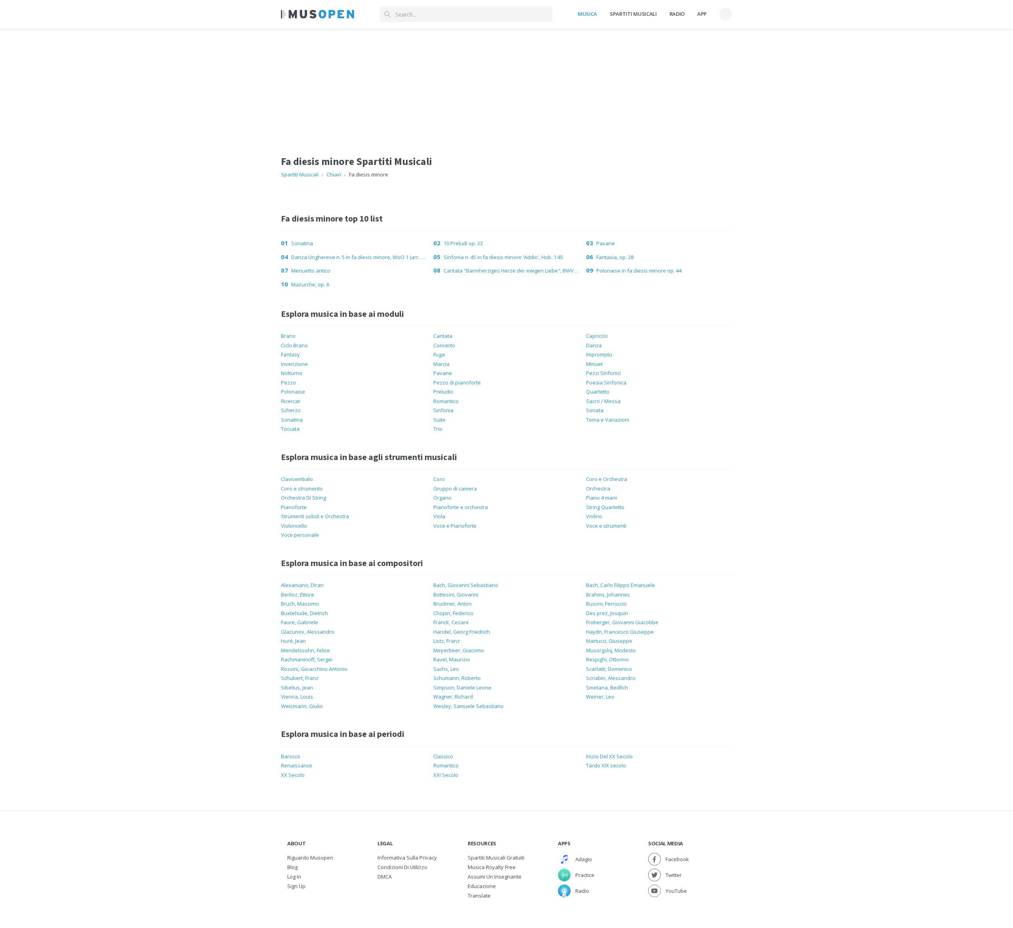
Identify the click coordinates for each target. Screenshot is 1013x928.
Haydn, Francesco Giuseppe (620, 631)
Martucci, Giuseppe (609, 640)
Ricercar (290, 401)
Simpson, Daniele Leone (462, 687)
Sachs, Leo (446, 668)
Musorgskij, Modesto (611, 650)
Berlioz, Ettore (297, 594)
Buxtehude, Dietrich (304, 613)
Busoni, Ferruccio (606, 603)
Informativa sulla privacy (407, 857)
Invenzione (294, 363)
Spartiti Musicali (633, 13)
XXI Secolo (445, 774)
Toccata (290, 428)
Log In (294, 876)
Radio (677, 13)
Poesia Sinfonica (606, 382)
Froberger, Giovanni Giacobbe (622, 622)
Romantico (446, 401)
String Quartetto (605, 507)
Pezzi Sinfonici (603, 373)
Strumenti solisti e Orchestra (315, 516)
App (702, 13)
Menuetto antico (310, 270)
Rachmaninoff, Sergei (306, 659)
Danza (594, 345)
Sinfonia (443, 410)
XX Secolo (293, 774)
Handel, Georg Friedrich (461, 631)
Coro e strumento (302, 488)
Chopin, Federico (453, 613)
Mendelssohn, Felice (305, 650)
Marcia (441, 363)
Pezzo (288, 382)
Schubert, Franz (300, 678)
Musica (587, 13)
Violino (594, 516)
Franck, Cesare (451, 622)
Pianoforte (294, 507)
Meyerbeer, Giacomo (458, 650)
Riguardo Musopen (310, 857)
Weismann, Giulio (302, 706)
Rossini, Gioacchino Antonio (314, 668)
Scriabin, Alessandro (610, 678)
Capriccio (597, 335)
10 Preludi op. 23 (463, 243)
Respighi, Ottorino (607, 659)
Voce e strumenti (606, 525)
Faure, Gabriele (299, 622)
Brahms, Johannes (608, 594)
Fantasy (290, 354)
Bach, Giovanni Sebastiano (465, 585)
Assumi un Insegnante (495, 876)
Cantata (442, 335)
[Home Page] (317, 14)
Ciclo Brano (294, 345)
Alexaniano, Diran (302, 585)
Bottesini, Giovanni (455, 594)
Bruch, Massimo (300, 603)
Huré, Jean (293, 640)
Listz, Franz (446, 640)
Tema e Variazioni (607, 419)
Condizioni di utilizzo (402, 867)
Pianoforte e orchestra (460, 507)
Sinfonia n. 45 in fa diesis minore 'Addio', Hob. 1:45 (503, 257)
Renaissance (296, 765)
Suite (439, 419)
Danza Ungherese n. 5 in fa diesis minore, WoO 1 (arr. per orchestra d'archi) (359, 257)
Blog (292, 867)
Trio (437, 428)
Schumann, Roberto (457, 678)
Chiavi (333, 174)
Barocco (290, 756)
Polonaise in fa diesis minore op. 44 (638, 270)
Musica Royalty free (492, 867)
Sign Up (296, 886)
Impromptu (599, 354)
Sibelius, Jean (297, 687)
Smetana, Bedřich (607, 687)
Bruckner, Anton (452, 603)
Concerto (444, 345)
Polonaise (293, 391)
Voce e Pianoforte (454, 525)
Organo (442, 497)
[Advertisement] (506, 84)
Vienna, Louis (297, 696)
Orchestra (598, 488)
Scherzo (291, 410)
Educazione (482, 886)
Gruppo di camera (455, 488)
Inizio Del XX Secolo (609, 756)
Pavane (605, 243)
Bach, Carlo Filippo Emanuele (620, 585)
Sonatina (302, 243)
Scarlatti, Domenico (609, 668)
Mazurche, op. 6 (310, 284)
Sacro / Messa (603, 401)
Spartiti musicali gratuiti (496, 857)
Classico (443, 756)
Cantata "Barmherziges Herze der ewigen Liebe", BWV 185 (511, 270)
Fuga (439, 354)
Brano (288, 335)
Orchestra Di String (303, 497)
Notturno (291, 373)
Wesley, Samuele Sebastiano (468, 706)
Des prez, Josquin (607, 613)
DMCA (385, 876)
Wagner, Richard (453, 696)
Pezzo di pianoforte (457, 382)
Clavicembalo (297, 479)
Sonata (594, 410)
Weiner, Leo (600, 696)
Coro (439, 479)
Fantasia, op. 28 (615, 257)
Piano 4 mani (601, 497)
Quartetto (597, 391)
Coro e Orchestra (606, 479)
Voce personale (300, 534)
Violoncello (294, 525)
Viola (439, 516)
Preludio (443, 391)
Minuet (594, 363)
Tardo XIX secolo (606, 765)
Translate (479, 895)
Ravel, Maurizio (451, 659)
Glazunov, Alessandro (307, 631)
